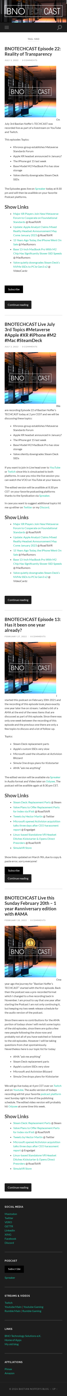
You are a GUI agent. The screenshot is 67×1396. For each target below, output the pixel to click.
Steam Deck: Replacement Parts (32, 802)
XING (8, 1234)
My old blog (12, 1344)
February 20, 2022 (16, 920)
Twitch (58, 1085)
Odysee (50, 781)
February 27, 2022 (16, 636)
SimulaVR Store (22, 847)
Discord (44, 507)
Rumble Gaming (31, 1311)
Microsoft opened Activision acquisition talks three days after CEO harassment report (36, 825)
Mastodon (11, 1213)
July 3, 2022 (12, 60)
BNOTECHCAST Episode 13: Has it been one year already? (33, 625)
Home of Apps (13, 1340)
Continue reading (18, 304)
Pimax (8, 1369)
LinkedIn (10, 1230)
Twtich (12, 471)
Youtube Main (13, 1306)
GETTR (9, 1226)
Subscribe (14, 289)
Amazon (9, 1373)
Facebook (10, 1238)
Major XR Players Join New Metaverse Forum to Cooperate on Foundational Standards (35, 218)
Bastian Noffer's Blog (34, 1389)
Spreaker (40, 188)
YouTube (55, 467)
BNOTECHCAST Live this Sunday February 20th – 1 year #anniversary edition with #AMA (30, 906)
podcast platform (51, 1094)
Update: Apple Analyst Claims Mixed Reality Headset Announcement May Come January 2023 (35, 231)
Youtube (18, 1089)
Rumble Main (12, 1311)
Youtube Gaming (33, 1306)
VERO (8, 1222)
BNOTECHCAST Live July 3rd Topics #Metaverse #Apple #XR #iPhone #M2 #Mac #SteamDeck (30, 332)
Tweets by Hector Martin (28, 816)
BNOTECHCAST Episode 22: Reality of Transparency (33, 51)
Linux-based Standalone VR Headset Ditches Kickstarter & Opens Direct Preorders (34, 838)
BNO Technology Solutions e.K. (23, 1335)
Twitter (28, 507)
